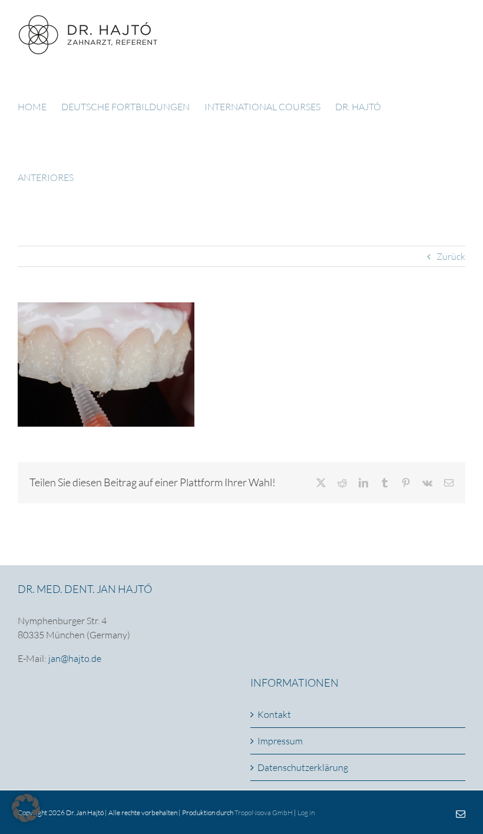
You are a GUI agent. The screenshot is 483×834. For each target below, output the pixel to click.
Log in (306, 812)
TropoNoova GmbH (263, 812)
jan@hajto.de (74, 658)
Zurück (450, 256)
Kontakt (274, 714)
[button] (26, 808)
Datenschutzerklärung (302, 767)
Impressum (280, 741)
